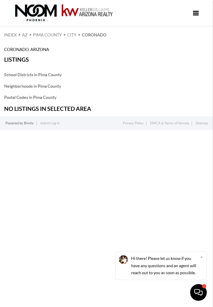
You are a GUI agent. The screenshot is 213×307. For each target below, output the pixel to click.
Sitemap (202, 123)
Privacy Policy (133, 123)
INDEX (10, 35)
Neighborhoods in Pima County (32, 86)
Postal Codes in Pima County (30, 97)
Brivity (29, 123)
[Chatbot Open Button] (198, 292)
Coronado (94, 35)
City (71, 35)
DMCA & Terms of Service (169, 123)
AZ (25, 35)
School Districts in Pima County (33, 74)
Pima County (47, 35)
